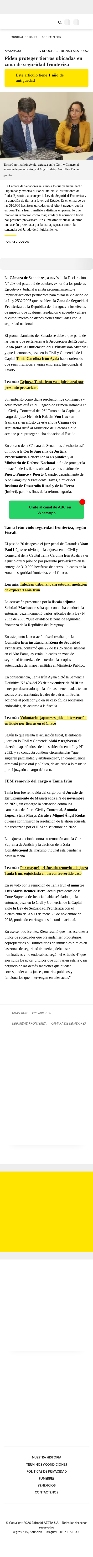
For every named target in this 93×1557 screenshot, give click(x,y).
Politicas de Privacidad (46, 1471)
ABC (12, 21)
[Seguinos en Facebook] (39, 1537)
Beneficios (47, 1485)
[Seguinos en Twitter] (44, 1537)
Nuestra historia (46, 1457)
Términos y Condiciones (46, 1464)
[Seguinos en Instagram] (55, 1537)
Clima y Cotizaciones (52, 21)
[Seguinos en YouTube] (50, 1537)
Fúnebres (46, 1478)
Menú (86, 22)
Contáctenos (46, 1492)
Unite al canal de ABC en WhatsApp (50, 510)
